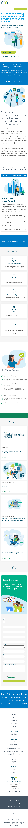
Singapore (14, 724)
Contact (14, 759)
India (14, 727)
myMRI (14, 741)
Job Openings (14, 762)
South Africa (14, 720)
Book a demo (8, 622)
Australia (14, 721)
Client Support (14, 742)
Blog (14, 768)
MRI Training (14, 773)
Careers (14, 761)
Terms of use (6, 673)
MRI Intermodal (14, 736)
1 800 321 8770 (15, 788)
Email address (6, 639)
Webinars (14, 770)
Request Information (10, 619)
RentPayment (14, 733)
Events (14, 772)
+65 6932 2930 (16, 806)
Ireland (14, 718)
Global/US (14, 714)
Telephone (5, 644)
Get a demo (21, 8)
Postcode (5, 649)
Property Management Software (14, 748)
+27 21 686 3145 (17, 803)
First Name (5, 625)
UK (14, 717)
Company (5, 634)
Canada (14, 716)
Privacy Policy (11, 677)
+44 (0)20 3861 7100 (15, 801)
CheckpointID (14, 734)
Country (4, 654)
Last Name (5, 629)
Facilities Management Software (14, 753)
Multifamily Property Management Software (14, 751)
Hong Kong (14, 726)
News (14, 769)
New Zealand (14, 723)
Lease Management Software (14, 754)
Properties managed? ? (7, 659)
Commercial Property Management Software (14, 750)
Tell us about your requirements (9, 664)
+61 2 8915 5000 (16, 804)
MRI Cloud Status (14, 744)
